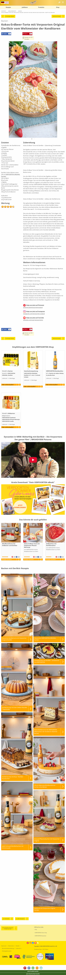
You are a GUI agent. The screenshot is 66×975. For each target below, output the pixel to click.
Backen (20, 11)
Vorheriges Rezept (9, 16)
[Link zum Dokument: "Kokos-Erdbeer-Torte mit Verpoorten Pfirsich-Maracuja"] (33, 532)
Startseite (3, 11)
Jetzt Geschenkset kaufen (33, 974)
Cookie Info (18, 948)
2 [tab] (34, 139)
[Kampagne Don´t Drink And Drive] (11, 956)
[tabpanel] (33, 89)
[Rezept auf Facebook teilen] (29, 968)
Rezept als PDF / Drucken (29, 38)
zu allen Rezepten (20, 918)
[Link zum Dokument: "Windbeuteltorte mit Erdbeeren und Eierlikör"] (11, 532)
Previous (5, 90)
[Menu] (63, 2)
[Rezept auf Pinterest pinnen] (25, 968)
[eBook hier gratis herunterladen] (33, 499)
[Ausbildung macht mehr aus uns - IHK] (49, 956)
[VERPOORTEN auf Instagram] (30, 942)
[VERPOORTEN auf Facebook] (33, 942)
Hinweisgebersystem (6, 951)
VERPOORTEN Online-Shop (41, 932)
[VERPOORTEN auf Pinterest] (28, 942)
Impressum (3, 946)
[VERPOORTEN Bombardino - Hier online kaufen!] (55, 360)
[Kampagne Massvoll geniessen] (5, 956)
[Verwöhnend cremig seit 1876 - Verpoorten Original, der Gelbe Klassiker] (33, 2)
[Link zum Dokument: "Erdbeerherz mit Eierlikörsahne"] (55, 532)
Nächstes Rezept (57, 16)
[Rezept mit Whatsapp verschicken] (33, 968)
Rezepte (8, 7)
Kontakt (17, 946)
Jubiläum (25, 7)
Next (61, 90)
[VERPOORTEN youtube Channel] (35, 942)
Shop (57, 7)
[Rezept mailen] (37, 968)
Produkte (41, 7)
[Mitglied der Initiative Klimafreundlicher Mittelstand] (28, 956)
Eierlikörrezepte (12, 11)
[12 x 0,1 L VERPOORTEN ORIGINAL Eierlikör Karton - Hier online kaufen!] (11, 360)
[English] (6, 2)
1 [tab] (32, 139)
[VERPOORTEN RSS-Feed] (38, 942)
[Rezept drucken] (41, 968)
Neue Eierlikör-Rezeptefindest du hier (7, 928)
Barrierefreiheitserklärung (8, 948)
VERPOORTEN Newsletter (40, 935)
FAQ (36, 929)
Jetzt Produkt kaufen (33, 971)
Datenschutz (11, 946)
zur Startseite (6, 918)
